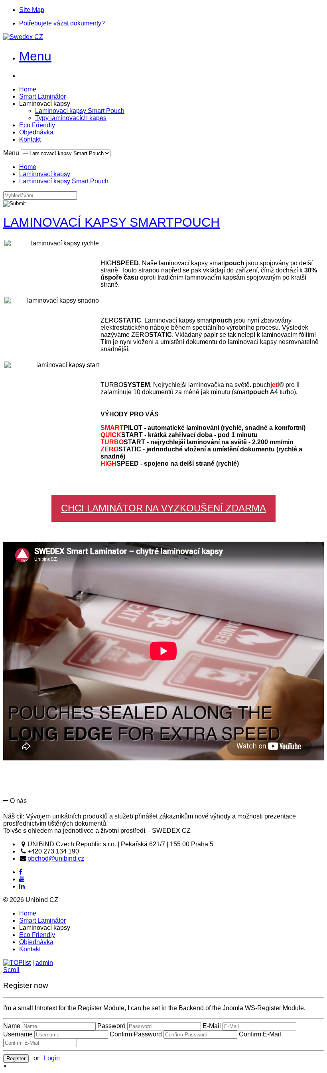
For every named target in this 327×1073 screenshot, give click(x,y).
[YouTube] (22, 879)
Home (27, 89)
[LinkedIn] (22, 886)
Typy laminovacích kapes (70, 118)
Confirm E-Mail (260, 1034)
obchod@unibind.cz (56, 858)
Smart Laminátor (42, 96)
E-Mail (212, 1025)
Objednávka (36, 132)
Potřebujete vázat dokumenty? (62, 23)
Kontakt (30, 139)
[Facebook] (20, 872)
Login (52, 1058)
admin (44, 962)
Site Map (31, 9)
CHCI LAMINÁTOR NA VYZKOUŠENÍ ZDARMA (163, 508)
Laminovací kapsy (44, 174)
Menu (35, 56)
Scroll (11, 969)
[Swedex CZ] (23, 36)
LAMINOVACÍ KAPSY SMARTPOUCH (111, 222)
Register (16, 1058)
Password (111, 1025)
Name (11, 1025)
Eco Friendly (37, 125)
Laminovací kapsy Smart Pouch (79, 110)
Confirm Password (136, 1034)
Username (18, 1034)
